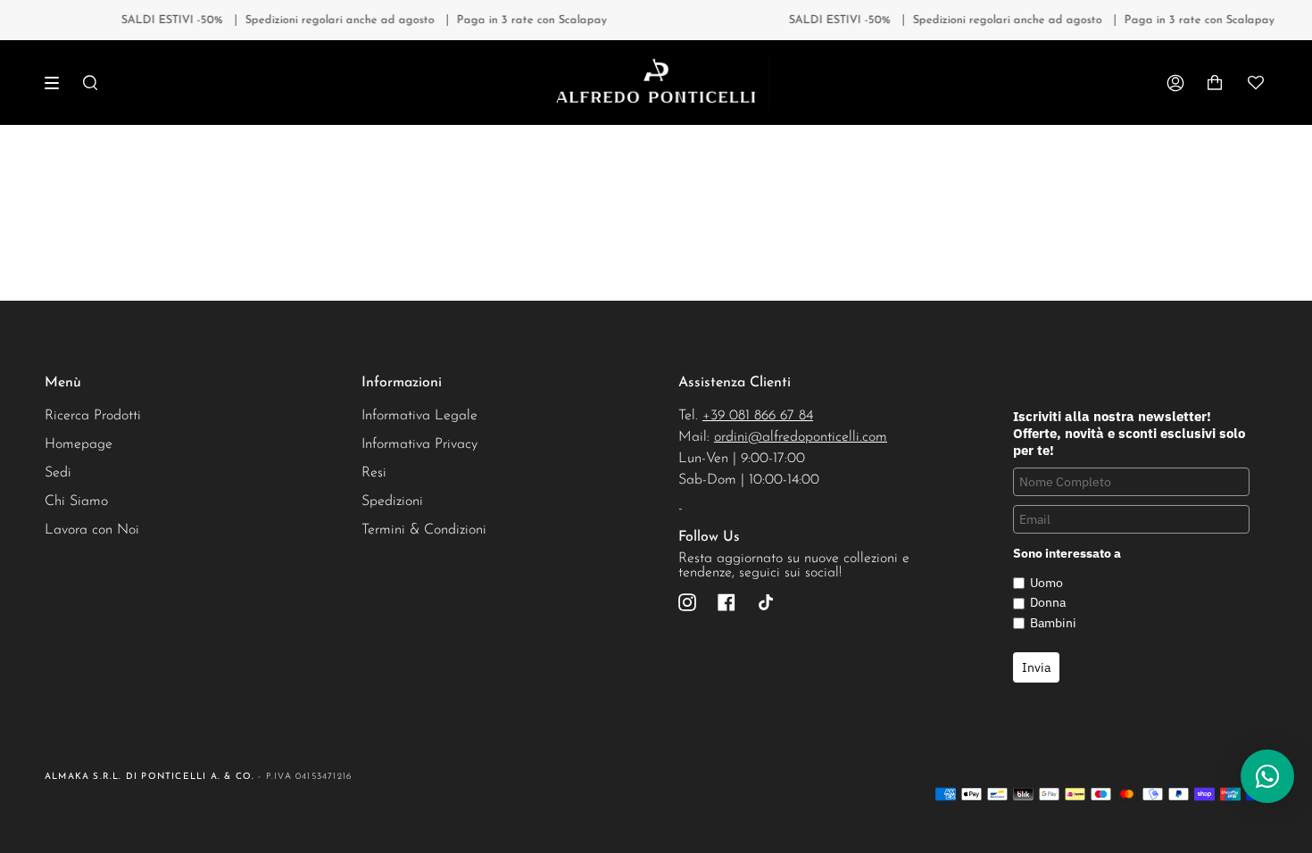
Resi (373, 473)
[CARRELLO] (1215, 82)
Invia (1036, 667)
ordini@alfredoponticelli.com (800, 437)
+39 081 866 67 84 (757, 416)
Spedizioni (392, 501)
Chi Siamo (76, 501)
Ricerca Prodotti (93, 416)
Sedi (58, 473)
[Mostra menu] (58, 83)
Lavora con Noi (92, 530)
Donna (1048, 602)
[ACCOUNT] (1175, 82)
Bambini (1053, 623)
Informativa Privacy (419, 444)
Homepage (78, 444)
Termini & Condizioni (423, 530)
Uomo (1046, 583)
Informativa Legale (419, 416)
